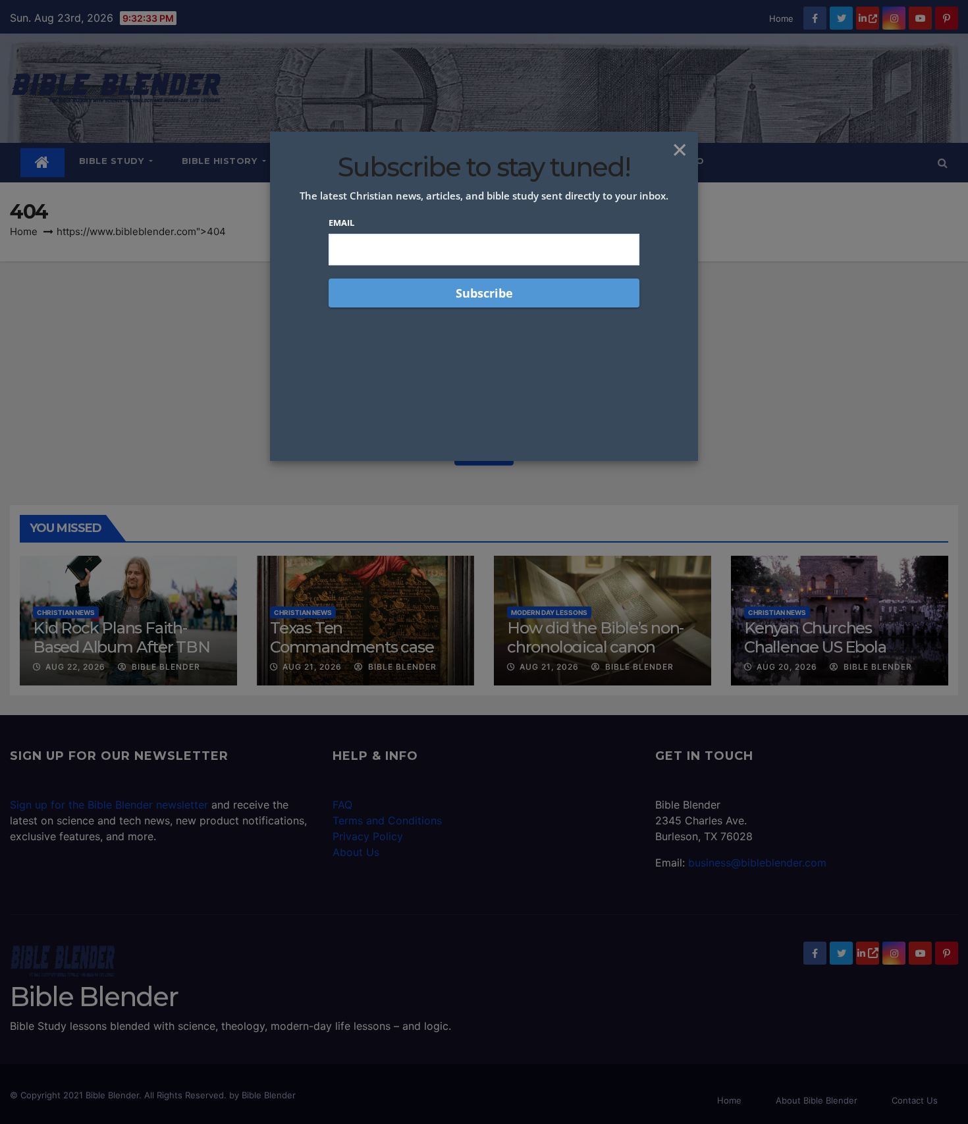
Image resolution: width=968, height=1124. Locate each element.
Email (341, 222)
